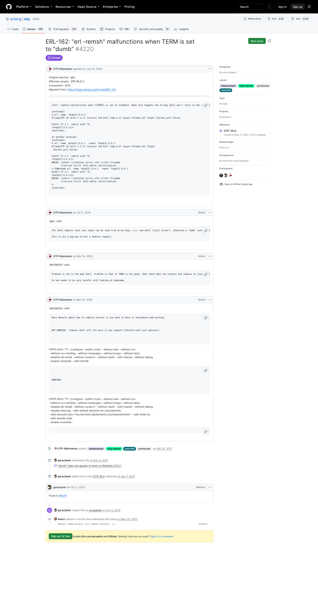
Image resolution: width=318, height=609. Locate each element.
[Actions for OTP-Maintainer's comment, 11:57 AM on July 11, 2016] (210, 212)
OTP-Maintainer (62, 68)
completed (95, 510)
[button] (206, 105)
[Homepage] (9, 7)
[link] (66, 448)
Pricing (129, 6)
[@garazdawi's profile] (49, 487)
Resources (63, 6)
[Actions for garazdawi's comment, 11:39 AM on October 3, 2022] (210, 487)
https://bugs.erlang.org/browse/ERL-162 (91, 89)
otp (27, 19)
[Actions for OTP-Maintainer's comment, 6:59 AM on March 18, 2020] (210, 256)
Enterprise (110, 6)
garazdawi (59, 487)
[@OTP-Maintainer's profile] (49, 68)
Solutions (42, 6)
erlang (15, 19)
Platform (22, 6)
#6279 (63, 495)
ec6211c (203, 524)
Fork (278, 18)
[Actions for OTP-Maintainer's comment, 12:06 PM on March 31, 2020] (210, 299)
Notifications (254, 18)
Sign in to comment (161, 536)
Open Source (86, 6)
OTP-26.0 (99, 476)
